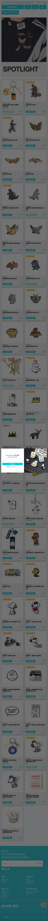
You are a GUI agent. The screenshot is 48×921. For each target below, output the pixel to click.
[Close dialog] (45, 449)
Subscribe (12, 464)
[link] (12, 456)
